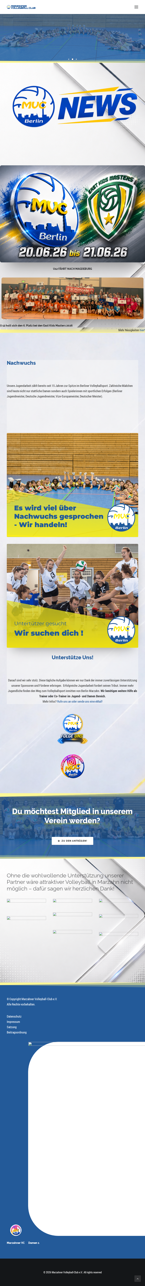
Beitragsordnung (17, 1032)
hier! (142, 330)
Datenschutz (14, 1016)
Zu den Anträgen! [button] (74, 841)
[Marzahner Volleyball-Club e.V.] (21, 7)
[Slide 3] (76, 59)
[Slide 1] (69, 59)
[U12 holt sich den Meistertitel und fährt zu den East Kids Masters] (72, 213)
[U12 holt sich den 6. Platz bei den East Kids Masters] (73, 298)
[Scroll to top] (137, 1278)
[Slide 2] (72, 59)
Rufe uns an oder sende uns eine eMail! (80, 701)
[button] (136, 7)
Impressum (13, 1022)
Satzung (12, 1027)
